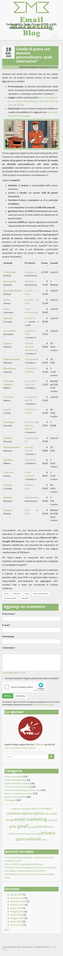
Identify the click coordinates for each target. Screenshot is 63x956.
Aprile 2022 (16, 921)
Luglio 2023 (16, 908)
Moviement (10, 368)
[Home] (31, 7)
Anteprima (20, 696)
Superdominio (32, 497)
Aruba (7, 299)
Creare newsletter (13, 776)
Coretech (9, 396)
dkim (47, 813)
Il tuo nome (9, 613)
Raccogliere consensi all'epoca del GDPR (24, 870)
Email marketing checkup (17, 783)
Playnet (8, 510)
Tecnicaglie (10, 800)
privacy (48, 832)
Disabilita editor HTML (14, 672)
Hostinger (9, 422)
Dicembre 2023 (18, 901)
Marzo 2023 (16, 914)
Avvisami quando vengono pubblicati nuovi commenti (31, 678)
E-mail (6, 625)
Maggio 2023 (17, 911)
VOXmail (39, 744)
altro (6, 929)
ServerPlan (10, 330)
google (32, 826)
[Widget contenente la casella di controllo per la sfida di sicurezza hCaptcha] (24, 686)
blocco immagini (42, 808)
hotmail (41, 826)
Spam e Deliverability (15, 796)
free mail (17, 593)
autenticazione (10, 598)
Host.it (7, 409)
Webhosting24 (12, 359)
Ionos (7, 308)
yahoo (44, 839)
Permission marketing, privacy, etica (38, 67)
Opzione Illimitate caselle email (31, 346)
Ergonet (8, 343)
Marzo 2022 (16, 924)
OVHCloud (9, 272)
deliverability (33, 813)
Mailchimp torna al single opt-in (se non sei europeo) (30, 867)
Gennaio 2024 (17, 897)
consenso (14, 813)
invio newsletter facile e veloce (19, 747)
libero (51, 826)
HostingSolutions (13, 290)
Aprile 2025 (16, 894)
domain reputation (40, 593)
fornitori (25, 598)
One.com (8, 472)
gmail (6, 593)
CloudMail (30, 459)
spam (20, 838)
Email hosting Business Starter (32, 425)
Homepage (8, 636)
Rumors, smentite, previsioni (18, 793)
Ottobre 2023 (17, 904)
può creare (52, 112)
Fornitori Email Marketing (17, 786)
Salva (8, 696)
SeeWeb (8, 459)
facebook (52, 820)
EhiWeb (8, 497)
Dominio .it (30, 272)
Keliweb (8, 318)
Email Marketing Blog (31, 18)
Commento (9, 647)
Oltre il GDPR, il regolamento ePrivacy (23, 864)
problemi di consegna (19, 115)
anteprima (16, 808)
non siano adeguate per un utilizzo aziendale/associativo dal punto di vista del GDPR (33, 101)
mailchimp (13, 833)
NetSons (8, 438)
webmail (33, 838)
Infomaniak (10, 281)
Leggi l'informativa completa (42, 704)
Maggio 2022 (17, 918)
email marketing (31, 819)
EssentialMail (31, 359)
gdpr (27, 593)
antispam (26, 808)
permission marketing (29, 833)
